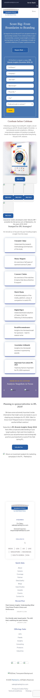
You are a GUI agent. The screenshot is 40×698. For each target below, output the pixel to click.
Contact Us (20, 596)
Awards (20, 590)
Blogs (20, 584)
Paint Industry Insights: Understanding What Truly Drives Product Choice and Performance (20, 607)
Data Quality (20, 580)
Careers (20, 571)
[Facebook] (27, 5)
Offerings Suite (20, 629)
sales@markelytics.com (20, 525)
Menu (34, 11)
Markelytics (15, 680)
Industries (20, 651)
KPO (20, 634)
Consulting (20, 644)
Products (20, 647)
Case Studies (20, 587)
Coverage (20, 574)
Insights (20, 641)
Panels (20, 637)
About (20, 568)
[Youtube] (33, 5)
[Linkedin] (30, 5)
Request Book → (20, 50)
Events (20, 593)
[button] (32, 3)
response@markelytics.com (20, 530)
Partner (20, 577)
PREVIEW (20, 179)
